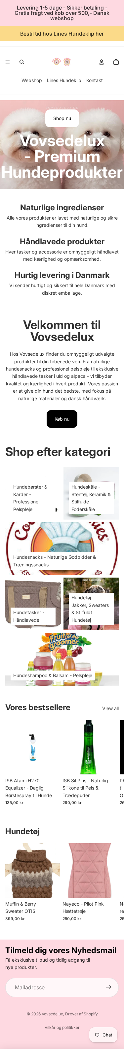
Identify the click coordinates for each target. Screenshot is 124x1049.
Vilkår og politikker (62, 1027)
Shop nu (62, 118)
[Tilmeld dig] (109, 988)
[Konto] (101, 62)
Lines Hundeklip (64, 80)
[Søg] (22, 62)
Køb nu (62, 419)
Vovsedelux (52, 1013)
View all (110, 708)
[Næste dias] (111, 762)
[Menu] (7, 62)
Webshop (31, 80)
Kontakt (94, 80)
